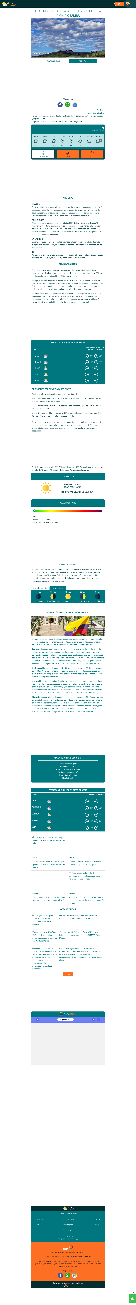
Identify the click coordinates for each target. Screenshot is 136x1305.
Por (100, 110)
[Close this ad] (134, 1292)
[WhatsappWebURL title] (67, 104)
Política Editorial (76, 1256)
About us (87, 1256)
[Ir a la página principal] (9, 3)
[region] (68, 81)
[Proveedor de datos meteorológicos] (68, 1286)
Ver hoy (82, 61)
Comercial (63, 1239)
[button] (13, 81)
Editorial (74, 1239)
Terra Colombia (68, 1219)
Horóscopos (68, 1224)
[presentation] (100, 140)
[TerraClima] (128, 4)
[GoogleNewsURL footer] (74, 1275)
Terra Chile (40, 1219)
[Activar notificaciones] (122, 1298)
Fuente (95, 112)
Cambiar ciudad (53, 61)
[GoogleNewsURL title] (75, 104)
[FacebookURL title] (60, 104)
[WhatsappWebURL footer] (67, 1275)
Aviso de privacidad (62, 1256)
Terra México (95, 1219)
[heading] (68, 974)
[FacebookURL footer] (60, 1275)
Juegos (97, 1224)
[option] (43, 154)
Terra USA (39, 1224)
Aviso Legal (49, 1256)
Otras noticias (68, 1230)
